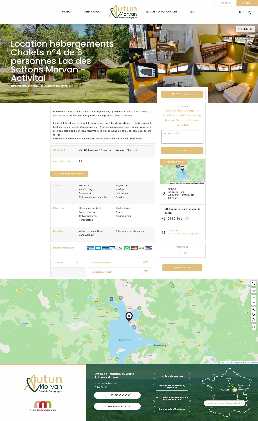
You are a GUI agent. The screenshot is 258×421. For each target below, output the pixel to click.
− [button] (254, 303)
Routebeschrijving (173, 161)
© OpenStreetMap (241, 363)
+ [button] (254, 297)
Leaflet (222, 363)
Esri (227, 363)
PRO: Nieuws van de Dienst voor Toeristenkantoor (172, 398)
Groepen (247, 3)
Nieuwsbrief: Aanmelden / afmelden (172, 386)
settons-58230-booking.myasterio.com (188, 233)
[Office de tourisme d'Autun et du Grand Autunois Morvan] (123, 12)
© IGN (231, 363)
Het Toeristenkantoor (172, 376)
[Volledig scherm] (253, 283)
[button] (249, 12)
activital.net (174, 230)
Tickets (225, 3)
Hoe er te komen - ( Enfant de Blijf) (224, 403)
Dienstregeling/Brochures (172, 409)
